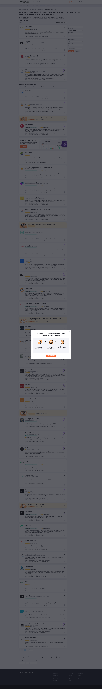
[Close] (69, 331)
